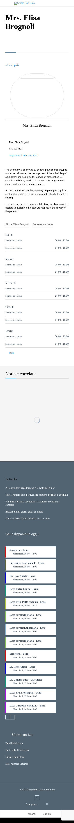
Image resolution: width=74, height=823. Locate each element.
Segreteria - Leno (43, 224)
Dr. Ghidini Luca (14, 743)
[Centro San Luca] (40, 3)
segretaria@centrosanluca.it (21, 155)
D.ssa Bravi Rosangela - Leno (25, 695)
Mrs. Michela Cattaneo (16, 763)
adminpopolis (12, 65)
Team (11, 353)
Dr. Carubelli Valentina (17, 750)
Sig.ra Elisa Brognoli (17, 224)
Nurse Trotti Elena (14, 757)
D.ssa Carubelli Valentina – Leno (27, 708)
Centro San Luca (47, 789)
